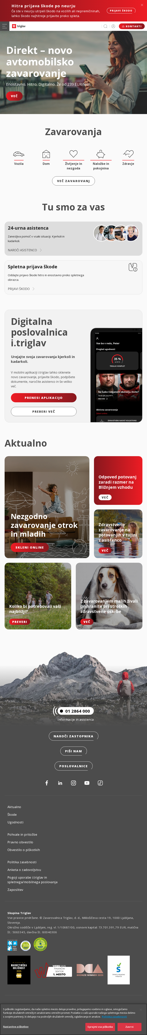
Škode (12, 814)
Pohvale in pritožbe (22, 834)
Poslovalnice (73, 766)
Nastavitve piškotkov (16, 1026)
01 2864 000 (77, 711)
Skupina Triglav (19, 913)
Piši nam (73, 751)
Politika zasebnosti (21, 862)
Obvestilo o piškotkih (23, 850)
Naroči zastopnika (74, 736)
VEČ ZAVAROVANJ (73, 181)
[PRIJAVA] (113, 26)
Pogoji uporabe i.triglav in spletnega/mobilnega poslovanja (32, 879)
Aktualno (14, 807)
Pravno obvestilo (20, 842)
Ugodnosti (15, 822)
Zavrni (129, 1026)
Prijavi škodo (121, 10)
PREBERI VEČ (43, 411)
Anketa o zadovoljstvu (24, 870)
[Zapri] (141, 1009)
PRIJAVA (113, 26)
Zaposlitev (15, 890)
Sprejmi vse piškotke (100, 1026)
